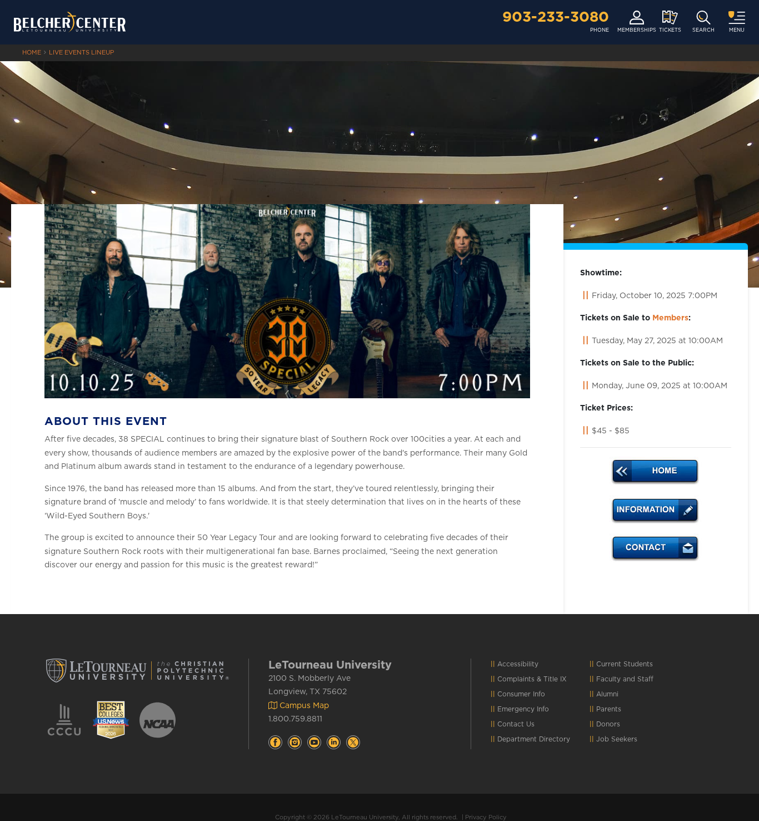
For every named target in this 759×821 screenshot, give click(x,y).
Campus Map (303, 706)
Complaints (516, 679)
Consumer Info (521, 694)
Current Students (624, 664)
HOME (31, 53)
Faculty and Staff (624, 679)
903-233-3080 (555, 17)
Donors (608, 724)
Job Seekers (616, 739)
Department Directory (533, 739)
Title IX (555, 679)
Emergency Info (523, 709)
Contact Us (516, 724)
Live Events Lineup (81, 53)
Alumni (607, 694)
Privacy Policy (486, 817)
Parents (608, 709)
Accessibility (517, 664)
